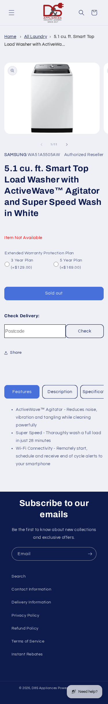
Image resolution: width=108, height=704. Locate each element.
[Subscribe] (90, 554)
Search (19, 576)
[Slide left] (41, 144)
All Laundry (35, 36)
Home (10, 36)
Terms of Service (28, 641)
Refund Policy (25, 628)
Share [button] (16, 353)
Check (85, 331)
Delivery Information (31, 602)
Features (22, 392)
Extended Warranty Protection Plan (39, 253)
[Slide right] (66, 144)
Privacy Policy (25, 615)
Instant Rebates (27, 654)
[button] (11, 12)
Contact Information (31, 589)
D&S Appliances (44, 688)
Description (60, 392)
